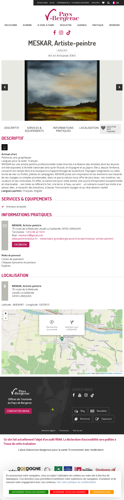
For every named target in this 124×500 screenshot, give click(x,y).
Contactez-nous (18, 411)
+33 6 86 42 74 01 (36, 232)
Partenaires (64, 430)
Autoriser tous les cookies (28, 492)
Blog (52, 3)
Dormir (27, 24)
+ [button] (6, 313)
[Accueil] (62, 15)
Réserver (114, 24)
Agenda (81, 24)
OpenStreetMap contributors (111, 373)
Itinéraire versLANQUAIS (71, 328)
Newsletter (102, 411)
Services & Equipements (34, 128)
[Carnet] (103, 2)
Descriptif (11, 128)
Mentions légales (48, 430)
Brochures (85, 418)
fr (117, 2)
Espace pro (107, 418)
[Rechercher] (108, 2)
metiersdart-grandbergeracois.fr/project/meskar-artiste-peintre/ (77, 238)
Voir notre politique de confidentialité (76, 482)
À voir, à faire (46, 24)
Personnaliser (102, 492)
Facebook (20, 244)
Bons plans (42, 3)
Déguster (65, 24)
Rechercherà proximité (52, 328)
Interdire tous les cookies (69, 492)
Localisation (89, 128)
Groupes (95, 3)
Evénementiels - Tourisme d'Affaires (73, 3)
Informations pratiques (63, 128)
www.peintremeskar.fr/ (25, 238)
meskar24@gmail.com (31, 235)
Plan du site (77, 430)
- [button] (6, 318)
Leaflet (88, 373)
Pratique (97, 24)
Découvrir (11, 24)
